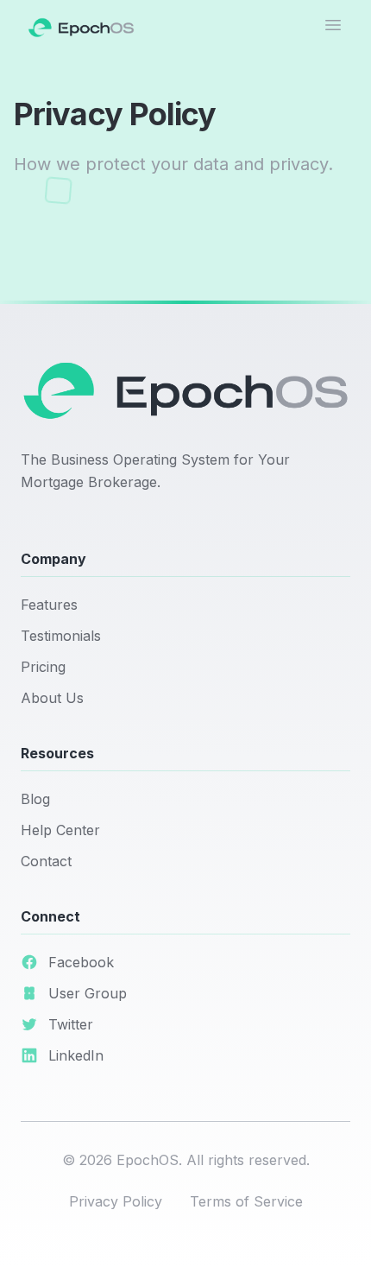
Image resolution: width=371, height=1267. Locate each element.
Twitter (70, 1024)
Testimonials (61, 635)
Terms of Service (246, 1201)
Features (49, 604)
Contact (46, 861)
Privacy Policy (115, 1201)
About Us (52, 697)
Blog (35, 799)
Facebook (81, 962)
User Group (87, 993)
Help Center (60, 830)
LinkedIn (76, 1055)
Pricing (43, 666)
